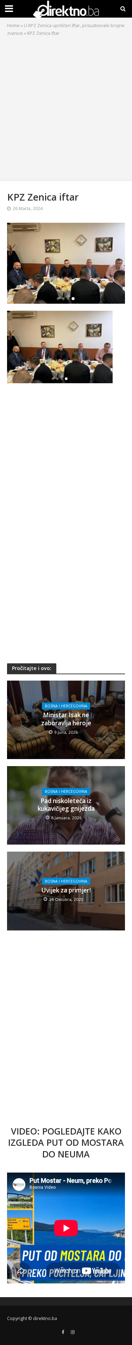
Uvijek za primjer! (66, 890)
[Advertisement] (66, 106)
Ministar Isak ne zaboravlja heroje (66, 719)
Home (13, 26)
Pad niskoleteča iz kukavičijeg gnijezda (66, 805)
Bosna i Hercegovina (66, 705)
